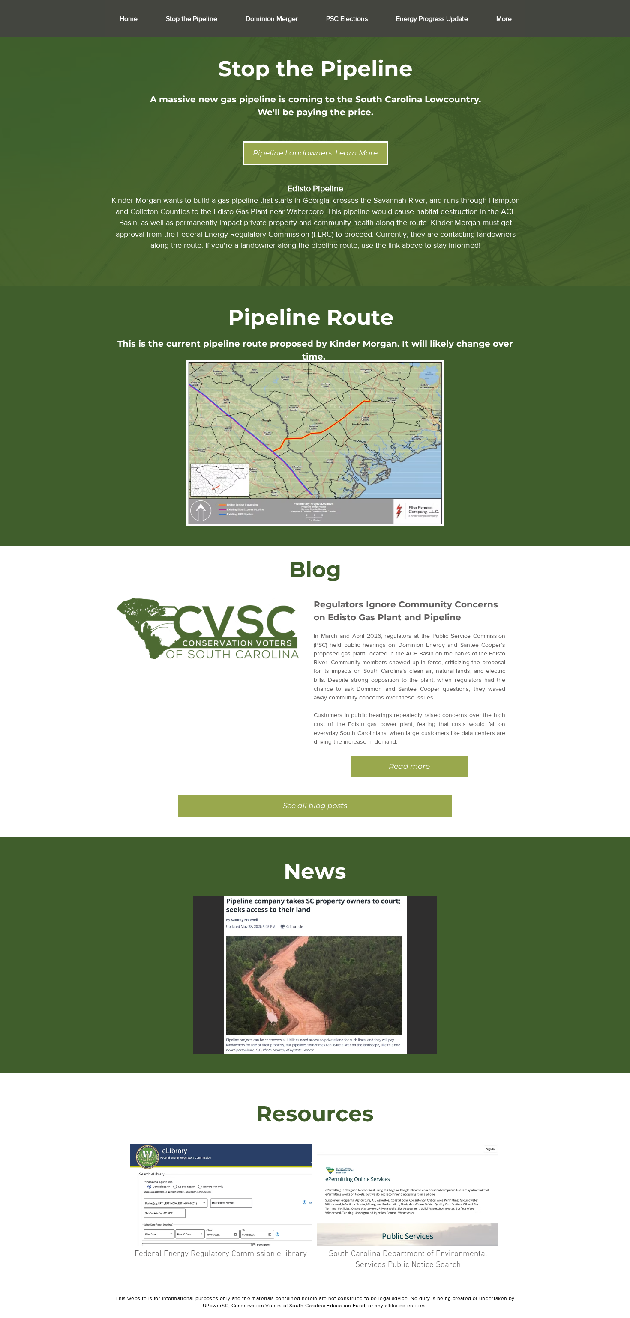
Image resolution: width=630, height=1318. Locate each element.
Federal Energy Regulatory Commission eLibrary (221, 1254)
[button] (315, 975)
